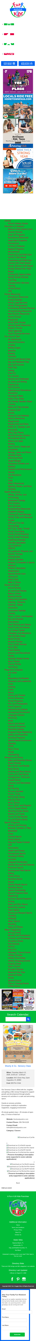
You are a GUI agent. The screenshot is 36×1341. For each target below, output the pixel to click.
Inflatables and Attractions (19, 633)
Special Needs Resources (19, 325)
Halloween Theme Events (19, 952)
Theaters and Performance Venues (20, 470)
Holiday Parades (15, 955)
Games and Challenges (18, 378)
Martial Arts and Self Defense (21, 864)
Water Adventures (16, 483)
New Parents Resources (18, 313)
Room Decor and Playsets (19, 805)
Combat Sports (15, 836)
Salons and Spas (15, 440)
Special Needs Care (17, 573)
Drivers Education (16, 698)
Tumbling (12, 915)
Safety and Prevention (18, 734)
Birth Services (14, 505)
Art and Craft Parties (17, 590)
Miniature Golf (14, 409)
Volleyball (12, 918)
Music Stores (14, 802)
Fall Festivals (13, 943)
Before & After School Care (20, 229)
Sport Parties (14, 661)
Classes (17, 1130)
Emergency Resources (18, 296)
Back (18, 1183)
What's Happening (12, 929)
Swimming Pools (15, 457)
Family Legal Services (17, 302)
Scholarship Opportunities (19, 274)
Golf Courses (14, 387)
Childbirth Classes (16, 511)
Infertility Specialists (17, 542)
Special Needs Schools (18, 277)
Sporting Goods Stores (18, 810)
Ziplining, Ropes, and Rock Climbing (20, 487)
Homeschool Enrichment (19, 712)
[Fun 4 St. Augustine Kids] (18, 9)
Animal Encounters (16, 342)
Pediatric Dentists (15, 559)
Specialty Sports (15, 887)
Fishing (11, 370)
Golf (10, 844)
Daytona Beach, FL (18, 1243)
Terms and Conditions (18, 1227)
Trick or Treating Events (18, 983)
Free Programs (14, 706)
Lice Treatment (14, 545)
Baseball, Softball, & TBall (19, 827)
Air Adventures (14, 339)
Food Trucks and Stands (19, 627)
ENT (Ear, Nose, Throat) (19, 528)
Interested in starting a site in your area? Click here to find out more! (18, 1255)
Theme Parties (14, 664)
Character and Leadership (19, 681)
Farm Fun (12, 949)
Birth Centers (14, 503)
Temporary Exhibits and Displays (18, 465)
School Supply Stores (17, 808)
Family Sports (14, 839)
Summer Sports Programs (19, 898)
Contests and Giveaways (19, 938)
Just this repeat (28, 1148)
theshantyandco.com (21, 1119)
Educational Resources (18, 237)
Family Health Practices (18, 536)
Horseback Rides (15, 395)
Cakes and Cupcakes (17, 599)
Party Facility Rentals (17, 644)
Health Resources (12, 491)
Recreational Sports (17, 438)
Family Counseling (16, 531)
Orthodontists (14, 556)
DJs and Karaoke (15, 618)
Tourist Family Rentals (18, 816)
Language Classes (16, 714)
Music (10, 720)
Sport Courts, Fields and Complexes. (19, 448)
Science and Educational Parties (19, 654)
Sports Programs (12, 822)
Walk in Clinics (14, 582)
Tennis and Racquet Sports (20, 912)
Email (4, 1309)
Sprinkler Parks (14, 455)
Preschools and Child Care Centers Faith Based (20, 256)
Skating (11, 443)
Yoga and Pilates (15, 926)
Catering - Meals (15, 604)
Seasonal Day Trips (16, 972)
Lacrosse (12, 859)
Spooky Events (14, 980)
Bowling (11, 353)
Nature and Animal (16, 723)
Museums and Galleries (18, 415)
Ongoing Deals (14, 963)
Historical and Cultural (17, 709)
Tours (10, 477)
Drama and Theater (16, 695)
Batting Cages (14, 347)
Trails (10, 480)
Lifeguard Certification (18, 861)
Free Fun (12, 373)
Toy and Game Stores (18, 819)
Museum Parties (15, 641)
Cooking (11, 686)
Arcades (11, 344)
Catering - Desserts (16, 601)
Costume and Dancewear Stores (19, 784)
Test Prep (12, 279)
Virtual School (14, 288)
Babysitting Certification (18, 678)
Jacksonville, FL (18, 1245)
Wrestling (12, 924)
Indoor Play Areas (16, 398)
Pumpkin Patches (15, 969)
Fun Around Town (12, 336)
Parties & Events (11, 584)
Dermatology (13, 525)
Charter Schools (15, 231)
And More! (18, 1250)
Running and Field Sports (19, 870)
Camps (7, 220)
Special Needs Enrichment (19, 740)
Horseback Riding (16, 856)
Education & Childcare (14, 226)
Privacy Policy (18, 1230)
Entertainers (13, 621)
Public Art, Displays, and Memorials (19, 428)
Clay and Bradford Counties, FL (18, 1248)
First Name (5, 1317)
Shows (11, 977)
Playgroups (13, 319)
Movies (11, 412)
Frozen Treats (14, 794)
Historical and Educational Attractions (19, 391)
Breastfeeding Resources (19, 508)
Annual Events (14, 932)
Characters (13, 607)
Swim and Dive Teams (18, 904)
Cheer (10, 833)
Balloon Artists (14, 593)
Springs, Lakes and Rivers (19, 452)
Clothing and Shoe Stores (19, 771)
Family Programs (15, 700)
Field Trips (12, 367)
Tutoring (11, 285)
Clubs (10, 683)
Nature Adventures (16, 418)
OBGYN (11, 548)
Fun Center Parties (16, 630)
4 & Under (12, 672)
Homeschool (13, 243)
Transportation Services (18, 282)
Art (9, 675)
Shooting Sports (15, 878)
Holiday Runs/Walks (17, 957)
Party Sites (13, 647)
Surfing (11, 901)
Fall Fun (11, 946)
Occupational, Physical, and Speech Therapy (20, 552)
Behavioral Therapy (16, 500)
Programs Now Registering (20, 731)
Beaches (12, 350)
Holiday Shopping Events (19, 960)
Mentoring (12, 717)
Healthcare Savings (16, 539)
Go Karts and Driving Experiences (17, 383)
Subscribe (17, 1334)
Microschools (14, 251)
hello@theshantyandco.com (16, 1127)
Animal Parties (14, 587)
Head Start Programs (17, 240)
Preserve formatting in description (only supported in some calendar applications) (20, 1157)
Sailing (11, 873)
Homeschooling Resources (20, 310)
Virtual (11, 751)
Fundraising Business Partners (21, 308)
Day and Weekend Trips (18, 361)
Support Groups (15, 327)
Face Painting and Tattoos (19, 624)
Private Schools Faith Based (20, 265)
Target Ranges (14, 460)
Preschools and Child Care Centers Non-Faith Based (20, 261)
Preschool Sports (15, 867)
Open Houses (14, 966)
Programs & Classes (13, 669)
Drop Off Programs (16, 234)
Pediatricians (13, 570)
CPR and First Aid (16, 522)
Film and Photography (18, 703)
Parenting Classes (16, 729)
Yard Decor (13, 666)
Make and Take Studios (18, 407)
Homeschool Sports (17, 853)
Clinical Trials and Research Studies (20, 518)
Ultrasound (13, 576)
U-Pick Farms (14, 986)
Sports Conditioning (16, 890)
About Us (18, 1232)
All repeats (27, 1145)
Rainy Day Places (16, 432)
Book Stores (13, 768)
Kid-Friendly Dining (16, 796)
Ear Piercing (13, 788)
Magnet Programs (16, 248)
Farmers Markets (15, 791)
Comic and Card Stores (18, 774)
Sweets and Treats (16, 813)
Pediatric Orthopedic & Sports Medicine (21, 564)
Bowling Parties (15, 596)
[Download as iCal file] (26, 1137)
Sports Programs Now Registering (18, 894)
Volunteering (13, 754)
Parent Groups (14, 316)
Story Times (13, 748)
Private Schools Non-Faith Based (19, 270)
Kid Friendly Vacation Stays (20, 401)
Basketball (12, 830)
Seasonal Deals (15, 974)
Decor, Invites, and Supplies (20, 616)
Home (18, 1225)
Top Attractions (14, 474)
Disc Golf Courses (16, 364)
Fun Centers (13, 375)
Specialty (12, 743)
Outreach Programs (17, 726)
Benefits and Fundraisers (19, 935)
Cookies (11, 613)
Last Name (5, 1325)
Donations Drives (15, 940)
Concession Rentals (17, 610)
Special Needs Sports (17, 884)
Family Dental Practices (18, 534)
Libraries (12, 404)
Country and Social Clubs (19, 358)
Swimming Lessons (16, 907)
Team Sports (13, 909)
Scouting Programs (16, 737)
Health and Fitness (16, 850)
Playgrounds (13, 421)
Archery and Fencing (17, 825)
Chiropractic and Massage (19, 514)
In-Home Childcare (16, 246)
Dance (11, 692)
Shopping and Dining (13, 757)
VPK (10, 291)
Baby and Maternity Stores (20, 760)
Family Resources (12, 294)
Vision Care (13, 579)
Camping (12, 356)
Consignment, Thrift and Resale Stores (19, 778)
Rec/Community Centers (19, 435)
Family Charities (15, 299)
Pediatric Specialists (17, 568)
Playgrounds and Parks (18, 423)
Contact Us (18, 1235)
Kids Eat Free (14, 799)
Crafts (11, 689)
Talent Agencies (15, 330)
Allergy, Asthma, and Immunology (17, 496)
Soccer (11, 881)
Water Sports (14, 921)
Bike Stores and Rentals (18, 765)
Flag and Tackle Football (19, 842)
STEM (10, 746)
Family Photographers (17, 305)
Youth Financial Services (19, 333)
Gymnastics (13, 847)
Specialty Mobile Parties (18, 658)
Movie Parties (14, 638)
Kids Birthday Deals (16, 635)
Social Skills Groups (17, 322)
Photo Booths (14, 649)
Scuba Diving (14, 875)
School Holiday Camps (18, 223)
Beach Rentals (14, 762)
